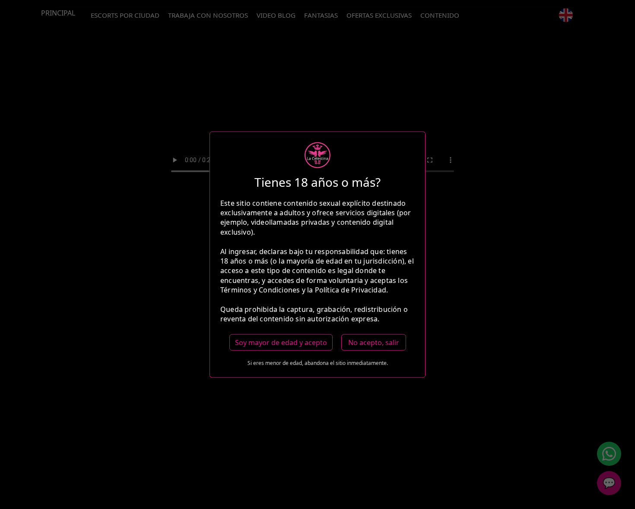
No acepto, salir (373, 342)
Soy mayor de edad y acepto (281, 342)
